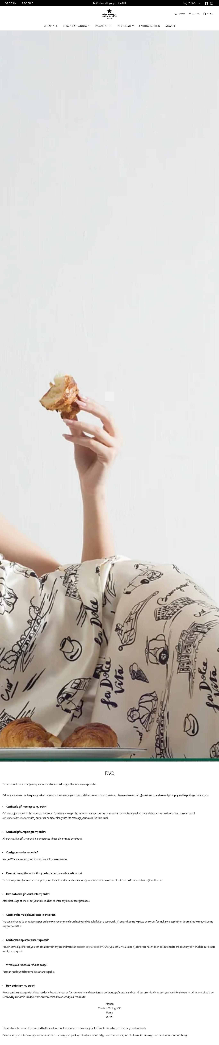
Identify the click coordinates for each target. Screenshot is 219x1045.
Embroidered (149, 26)
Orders (10, 3)
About (170, 26)
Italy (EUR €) (189, 3)
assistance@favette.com (15, 818)
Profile (27, 3)
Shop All (50, 26)
